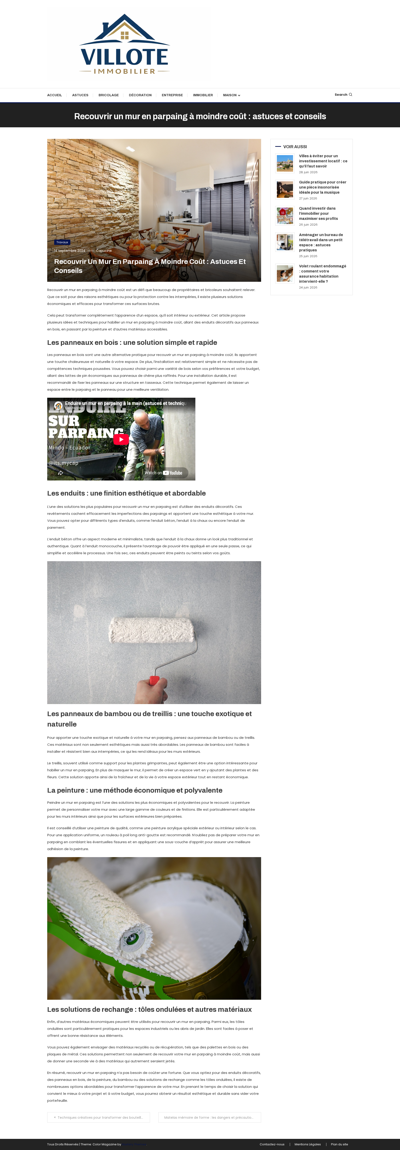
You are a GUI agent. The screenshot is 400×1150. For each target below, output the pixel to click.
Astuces (80, 95)
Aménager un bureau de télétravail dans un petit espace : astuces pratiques (321, 242)
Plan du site (339, 1144)
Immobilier (203, 95)
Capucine (104, 250)
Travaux (62, 242)
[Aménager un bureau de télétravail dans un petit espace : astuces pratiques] (285, 242)
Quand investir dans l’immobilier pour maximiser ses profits (318, 213)
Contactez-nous (272, 1144)
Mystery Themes (134, 1144)
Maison (230, 95)
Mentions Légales (308, 1144)
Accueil (54, 95)
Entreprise (172, 95)
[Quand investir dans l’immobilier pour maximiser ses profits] (285, 216)
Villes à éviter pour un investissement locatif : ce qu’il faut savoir (323, 161)
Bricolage (109, 95)
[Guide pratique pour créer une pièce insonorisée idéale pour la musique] (285, 189)
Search (341, 94)
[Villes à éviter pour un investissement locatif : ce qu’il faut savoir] (285, 163)
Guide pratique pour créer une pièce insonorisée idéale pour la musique (323, 187)
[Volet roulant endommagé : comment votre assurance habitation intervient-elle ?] (285, 273)
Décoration (140, 95)
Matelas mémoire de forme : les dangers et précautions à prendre (212, 1117)
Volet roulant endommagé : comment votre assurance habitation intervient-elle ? (322, 273)
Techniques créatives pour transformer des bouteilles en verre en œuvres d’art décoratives (104, 1117)
